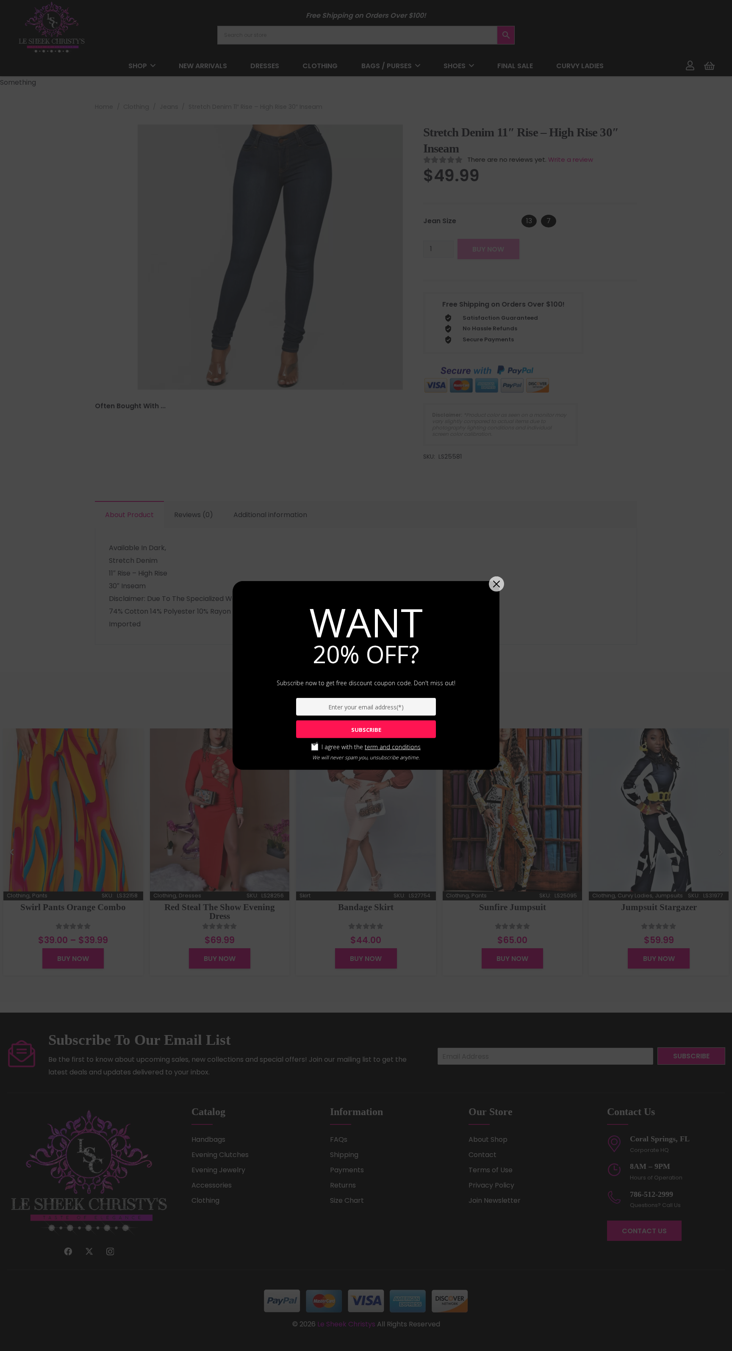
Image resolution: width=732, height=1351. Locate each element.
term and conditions (393, 747)
